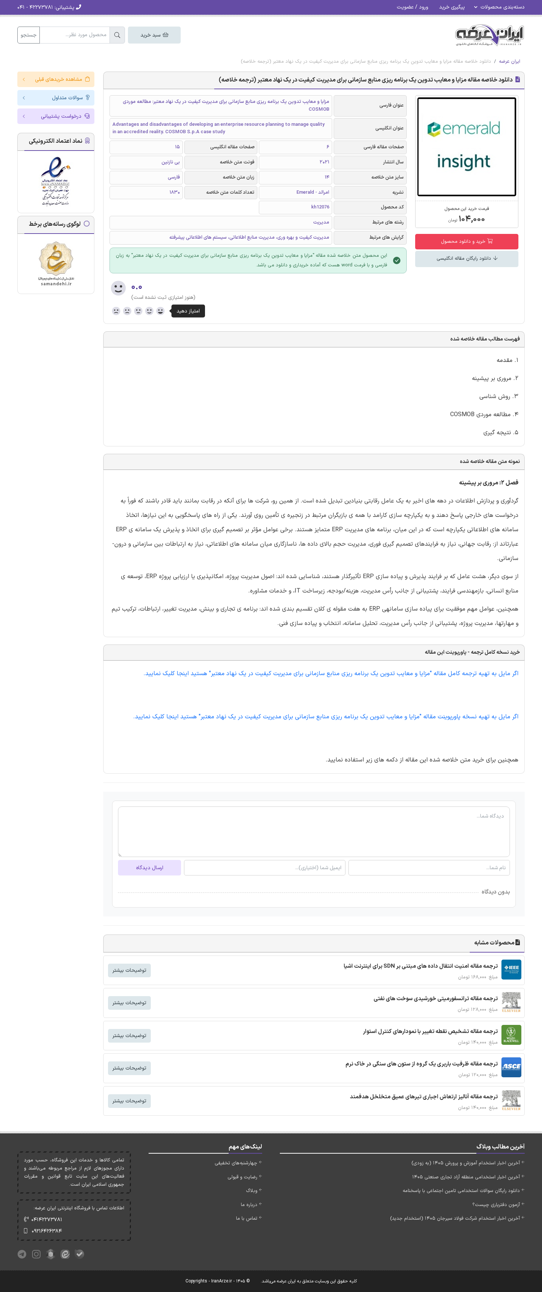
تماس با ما (246, 1218)
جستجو (29, 35)
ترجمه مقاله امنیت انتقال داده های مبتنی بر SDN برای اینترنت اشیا (421, 966)
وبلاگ (251, 1191)
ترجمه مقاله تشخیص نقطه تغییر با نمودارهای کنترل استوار (430, 1031)
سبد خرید (151, 35)
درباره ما (249, 1205)
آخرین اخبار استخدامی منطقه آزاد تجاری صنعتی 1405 (466, 1177)
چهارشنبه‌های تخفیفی (236, 1163)
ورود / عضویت (412, 7)
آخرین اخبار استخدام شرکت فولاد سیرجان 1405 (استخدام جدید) (455, 1218)
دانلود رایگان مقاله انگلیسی (465, 258)
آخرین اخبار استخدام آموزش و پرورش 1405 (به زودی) (465, 1163)
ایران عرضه (509, 61)
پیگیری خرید (452, 7)
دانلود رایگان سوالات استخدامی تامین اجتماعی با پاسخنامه (461, 1191)
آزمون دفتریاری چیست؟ (496, 1205)
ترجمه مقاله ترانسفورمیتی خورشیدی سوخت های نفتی (436, 999)
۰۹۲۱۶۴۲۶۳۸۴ (47, 1231)
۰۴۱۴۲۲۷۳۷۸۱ (46, 1220)
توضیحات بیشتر (129, 970)
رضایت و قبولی (242, 1177)
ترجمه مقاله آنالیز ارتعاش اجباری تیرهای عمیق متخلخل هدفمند (424, 1097)
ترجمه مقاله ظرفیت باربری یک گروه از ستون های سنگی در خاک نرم (421, 1064)
